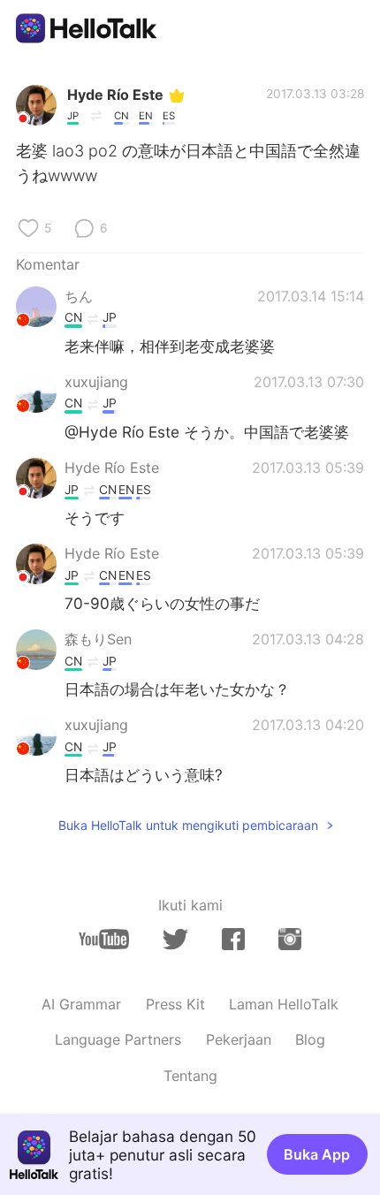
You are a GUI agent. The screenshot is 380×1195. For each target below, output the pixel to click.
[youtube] (104, 939)
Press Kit (175, 1004)
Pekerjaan (238, 1039)
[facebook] (233, 939)
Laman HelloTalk (283, 1004)
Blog (310, 1039)
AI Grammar (81, 1004)
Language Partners (118, 1039)
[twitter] (175, 939)
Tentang (190, 1076)
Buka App (317, 1154)
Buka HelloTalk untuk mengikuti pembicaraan (188, 825)
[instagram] (289, 939)
